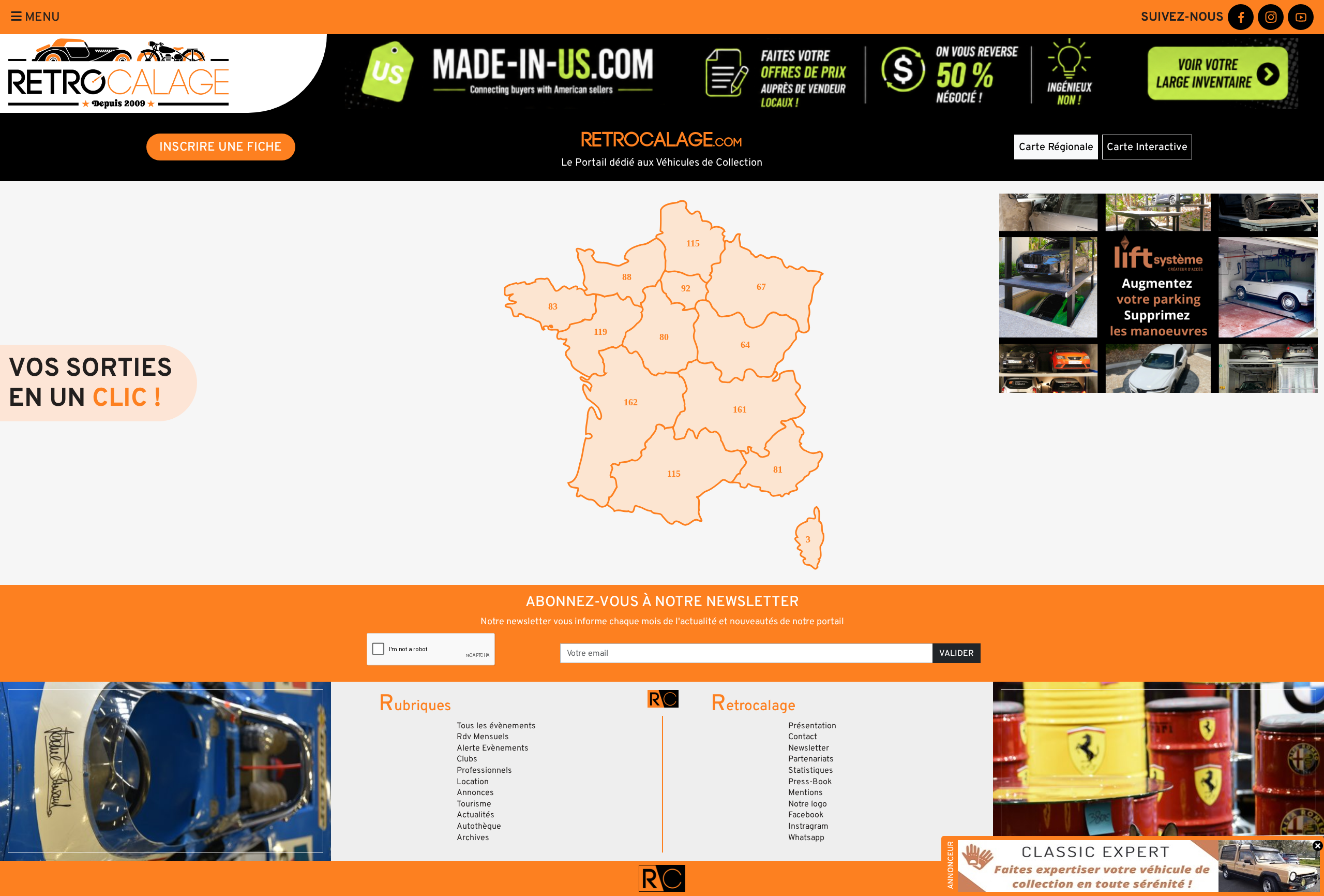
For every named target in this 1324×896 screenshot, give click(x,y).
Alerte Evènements (493, 748)
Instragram (808, 826)
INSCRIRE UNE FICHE (220, 146)
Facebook (806, 814)
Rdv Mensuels (483, 736)
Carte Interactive (1147, 147)
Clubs (467, 759)
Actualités (475, 814)
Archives (473, 837)
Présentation (812, 725)
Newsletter (808, 748)
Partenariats (811, 759)
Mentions (805, 792)
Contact (802, 736)
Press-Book (810, 781)
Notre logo (807, 804)
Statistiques (810, 770)
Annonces (475, 792)
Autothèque (479, 826)
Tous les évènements (496, 725)
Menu (41, 16)
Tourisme (474, 804)
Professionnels (484, 770)
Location (473, 781)
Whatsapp (806, 837)
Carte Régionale (1056, 147)
